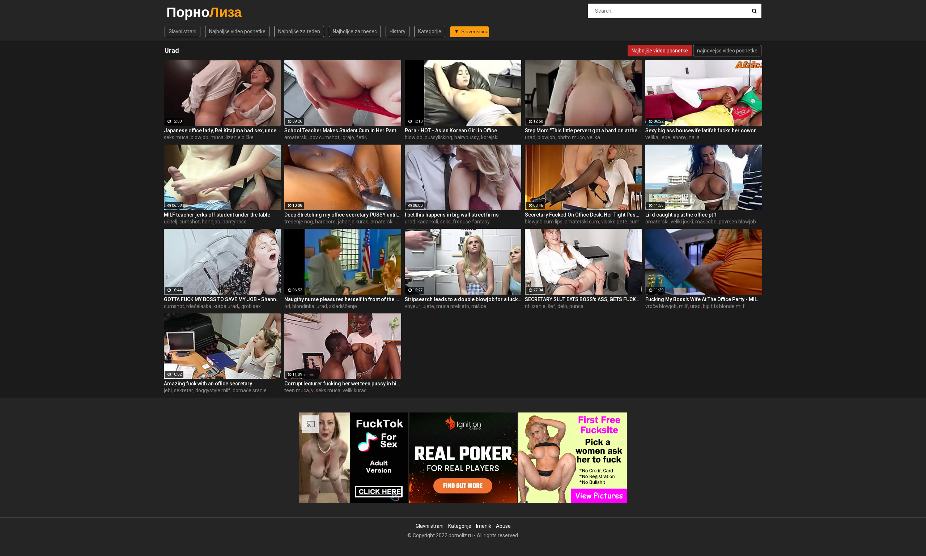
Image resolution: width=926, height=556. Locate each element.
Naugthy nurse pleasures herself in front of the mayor (342, 299)
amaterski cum (582, 221)
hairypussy (466, 137)
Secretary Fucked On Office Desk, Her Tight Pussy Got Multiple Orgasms (583, 215)
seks (445, 221)
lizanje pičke (240, 137)
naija (694, 137)
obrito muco (571, 137)
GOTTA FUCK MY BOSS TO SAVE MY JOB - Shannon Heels (222, 299)
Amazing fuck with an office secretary (208, 383)
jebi (168, 390)
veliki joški (682, 221)
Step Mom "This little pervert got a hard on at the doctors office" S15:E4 (583, 130)
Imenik (483, 526)
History (397, 31)
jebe (665, 137)
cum (634, 221)
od (287, 306)
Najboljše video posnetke (237, 31)
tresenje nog (298, 221)
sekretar (183, 390)
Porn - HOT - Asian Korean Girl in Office (451, 130)
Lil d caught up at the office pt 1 (681, 215)
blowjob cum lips (543, 221)
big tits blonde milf (724, 306)
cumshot (189, 221)
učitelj (170, 221)
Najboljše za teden (299, 31)
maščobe (706, 221)
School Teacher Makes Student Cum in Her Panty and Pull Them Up (342, 130)
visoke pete (614, 221)
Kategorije (429, 31)
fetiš (361, 137)
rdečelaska (198, 306)
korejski (489, 137)
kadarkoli (427, 221)
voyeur (412, 306)
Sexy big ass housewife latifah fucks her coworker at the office (703, 130)
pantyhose (234, 221)
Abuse (503, 526)
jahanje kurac (353, 221)
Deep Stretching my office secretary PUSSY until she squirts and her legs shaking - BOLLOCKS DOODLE (342, 215)
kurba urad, (226, 306)
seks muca (176, 137)
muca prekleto (452, 306)
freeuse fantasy (471, 221)
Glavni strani (182, 31)
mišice (478, 306)
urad (530, 137)
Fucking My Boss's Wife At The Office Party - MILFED (703, 299)
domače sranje (250, 390)
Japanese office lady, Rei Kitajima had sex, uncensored (222, 130)
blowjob (199, 137)
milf (683, 306)
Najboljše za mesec (355, 31)
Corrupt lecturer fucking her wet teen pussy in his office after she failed (342, 383)
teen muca (296, 390)
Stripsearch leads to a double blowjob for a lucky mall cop (463, 299)
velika (593, 137)
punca (576, 306)
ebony (679, 137)
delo (562, 306)
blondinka (303, 306)
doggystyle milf (212, 390)
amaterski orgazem (393, 221)
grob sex (251, 306)
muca (217, 137)
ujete (428, 306)
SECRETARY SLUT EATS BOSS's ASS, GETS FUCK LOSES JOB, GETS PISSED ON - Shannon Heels (583, 299)
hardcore (325, 221)
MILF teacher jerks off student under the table (217, 215)
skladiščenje (343, 306)
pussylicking (438, 137)
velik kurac (354, 390)
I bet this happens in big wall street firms (452, 215)
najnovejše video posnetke (727, 51)
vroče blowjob (661, 306)
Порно (185, 12)
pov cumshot (324, 137)
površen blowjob (737, 221)
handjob (211, 221)
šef (551, 306)
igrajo (347, 137)
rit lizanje (535, 306)
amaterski (295, 137)
